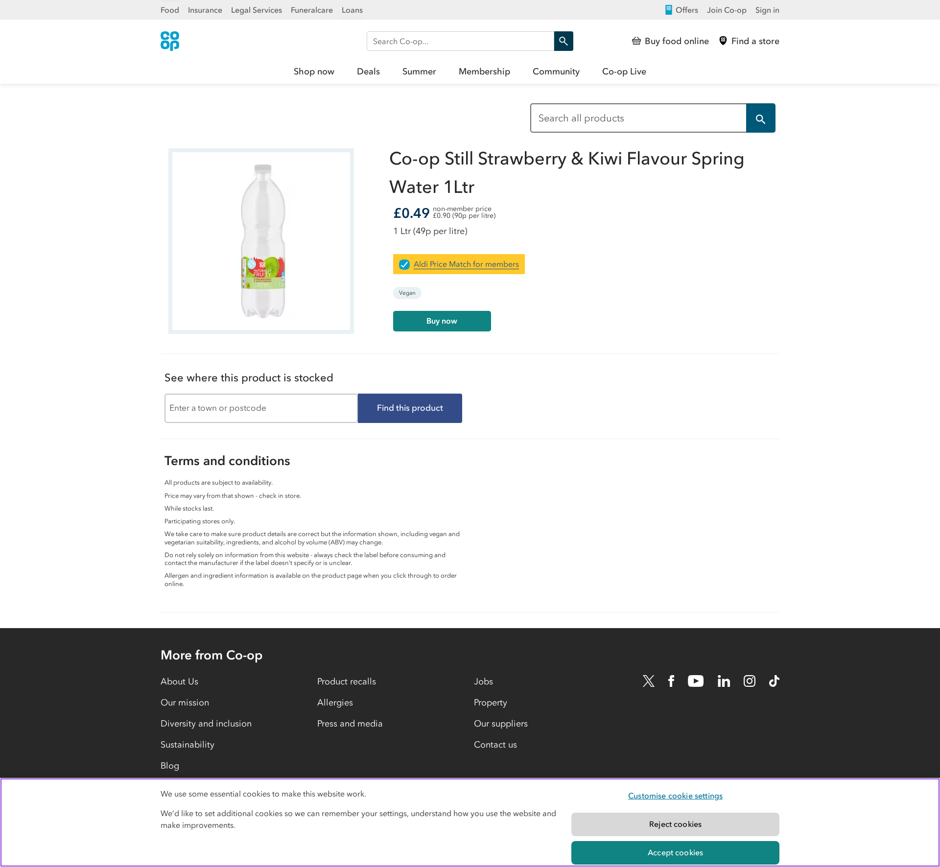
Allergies (335, 702)
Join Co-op (727, 10)
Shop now (314, 71)
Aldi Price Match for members (466, 264)
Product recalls (346, 681)
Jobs (483, 681)
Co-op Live (624, 71)
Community (556, 71)
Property (490, 702)
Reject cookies (675, 824)
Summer (419, 71)
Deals (368, 71)
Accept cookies (675, 852)
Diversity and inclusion (206, 723)
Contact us (495, 744)
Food (170, 10)
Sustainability (187, 744)
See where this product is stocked (248, 377)
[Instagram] (749, 681)
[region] (470, 822)
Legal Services (256, 10)
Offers (687, 10)
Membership (484, 71)
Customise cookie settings (675, 795)
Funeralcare (312, 10)
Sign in (767, 10)
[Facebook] (671, 681)
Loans (352, 10)
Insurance (205, 10)
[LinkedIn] (724, 681)
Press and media (350, 723)
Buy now (441, 321)
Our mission (185, 702)
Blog (170, 765)
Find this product (410, 408)
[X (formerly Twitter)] (649, 681)
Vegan (407, 292)
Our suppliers (501, 723)
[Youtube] (696, 681)
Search (563, 41)
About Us (179, 681)
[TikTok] (774, 681)
